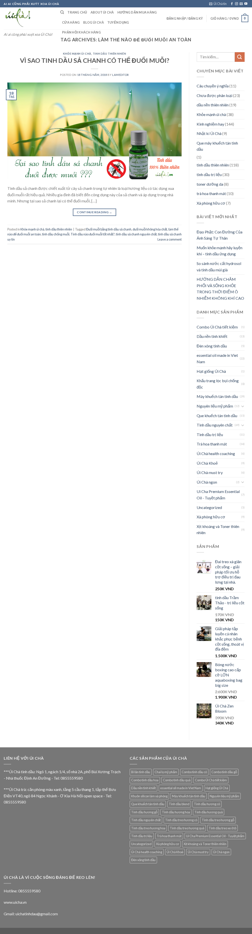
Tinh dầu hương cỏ (207, 804)
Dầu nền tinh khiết (212, 336)
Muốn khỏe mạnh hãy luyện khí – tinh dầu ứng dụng (219, 250)
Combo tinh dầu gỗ (224, 772)
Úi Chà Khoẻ (207, 463)
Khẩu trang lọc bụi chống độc (218, 383)
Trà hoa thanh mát (212, 444)
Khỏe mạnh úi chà (77, 53)
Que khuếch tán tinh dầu (217, 415)
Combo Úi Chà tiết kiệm (217, 327)
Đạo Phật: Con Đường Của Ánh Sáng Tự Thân (219, 235)
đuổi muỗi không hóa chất (150, 229)
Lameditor (120, 74)
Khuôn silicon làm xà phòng (149, 796)
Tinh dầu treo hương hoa (148, 828)
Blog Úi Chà (93, 22)
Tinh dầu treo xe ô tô (222, 828)
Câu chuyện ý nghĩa (213, 85)
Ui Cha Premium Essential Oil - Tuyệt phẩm (218, 494)
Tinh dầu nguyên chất (215, 425)
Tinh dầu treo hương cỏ (181, 820)
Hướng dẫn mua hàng (137, 12)
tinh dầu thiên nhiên (109, 53)
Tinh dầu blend (179, 804)
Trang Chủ (77, 12)
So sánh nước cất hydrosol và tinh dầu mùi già (219, 266)
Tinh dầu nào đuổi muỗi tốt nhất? (93, 234)
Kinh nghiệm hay (210, 124)
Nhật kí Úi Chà (209, 133)
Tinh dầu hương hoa (176, 812)
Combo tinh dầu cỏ (194, 772)
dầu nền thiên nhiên (213, 104)
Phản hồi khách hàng (81, 32)
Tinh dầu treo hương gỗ (218, 820)
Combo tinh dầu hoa (144, 780)
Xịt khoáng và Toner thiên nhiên (218, 529)
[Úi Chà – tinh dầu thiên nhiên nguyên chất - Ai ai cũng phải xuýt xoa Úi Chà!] (28, 18)
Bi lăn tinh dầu (140, 772)
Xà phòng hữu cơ (211, 203)
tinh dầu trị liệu (209, 174)
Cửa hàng (71, 22)
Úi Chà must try (210, 472)
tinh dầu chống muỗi (55, 234)
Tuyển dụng (118, 22)
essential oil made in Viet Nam (217, 358)
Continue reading (94, 212)
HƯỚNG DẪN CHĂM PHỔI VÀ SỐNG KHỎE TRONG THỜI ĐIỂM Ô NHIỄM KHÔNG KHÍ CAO (220, 288)
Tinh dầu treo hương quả (187, 828)
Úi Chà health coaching (216, 453)
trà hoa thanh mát (211, 193)
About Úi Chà (102, 12)
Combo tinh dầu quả (176, 780)
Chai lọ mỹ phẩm (166, 772)
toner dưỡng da (210, 184)
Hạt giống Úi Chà (211, 371)
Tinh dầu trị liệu (210, 434)
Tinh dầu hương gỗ (144, 812)
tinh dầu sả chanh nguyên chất (136, 234)
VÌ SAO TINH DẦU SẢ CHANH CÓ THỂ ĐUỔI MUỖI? (94, 60)
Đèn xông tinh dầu (212, 346)
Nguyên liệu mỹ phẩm (215, 406)
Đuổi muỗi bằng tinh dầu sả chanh (108, 229)
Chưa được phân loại (214, 95)
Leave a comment (170, 239)
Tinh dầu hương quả (208, 812)
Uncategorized (209, 507)
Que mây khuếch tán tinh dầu (217, 146)
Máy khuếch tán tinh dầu (217, 396)
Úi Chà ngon (207, 482)
